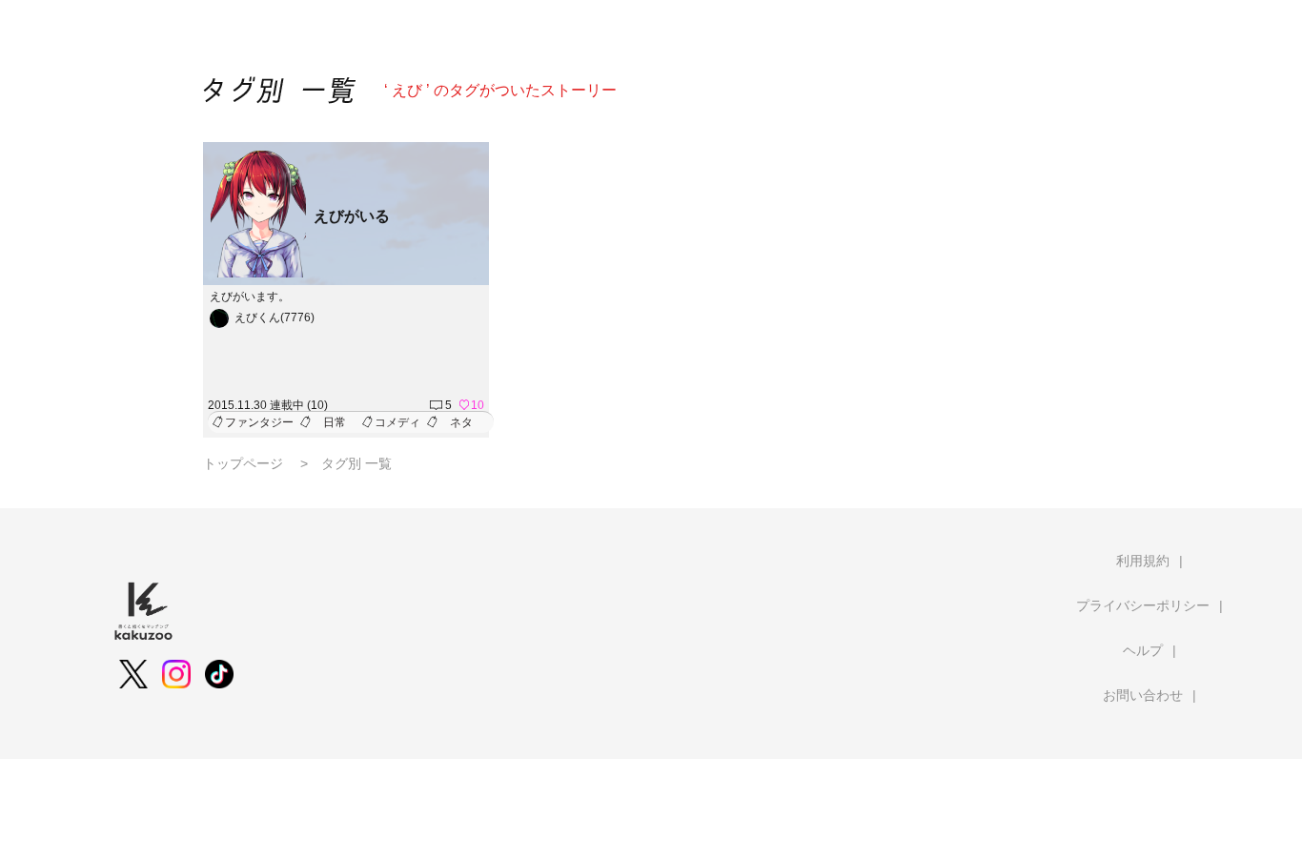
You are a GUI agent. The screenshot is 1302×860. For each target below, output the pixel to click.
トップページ (243, 463)
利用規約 (1143, 560)
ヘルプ (1143, 650)
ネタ (461, 422)
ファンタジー (259, 422)
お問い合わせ (1143, 695)
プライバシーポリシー (1143, 605)
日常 (334, 422)
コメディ (397, 422)
